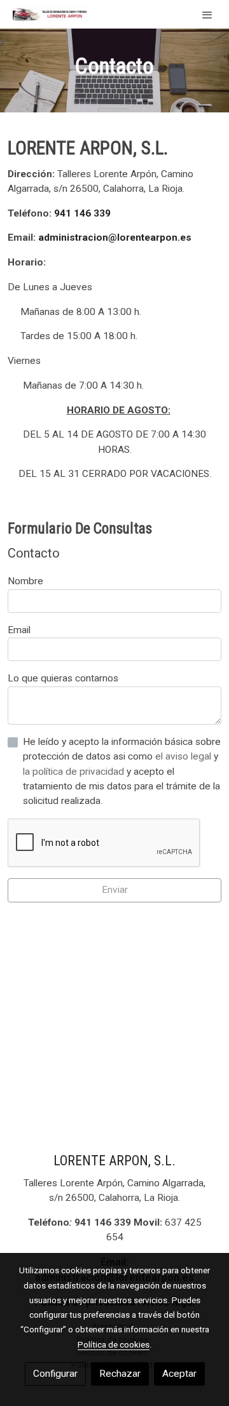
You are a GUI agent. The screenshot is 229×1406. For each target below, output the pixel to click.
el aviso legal (184, 756)
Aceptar (179, 1373)
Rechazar (120, 1373)
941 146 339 (82, 213)
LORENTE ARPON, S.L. (114, 1160)
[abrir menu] (207, 14)
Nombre (25, 581)
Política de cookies (113, 1344)
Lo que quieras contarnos (63, 678)
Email (19, 630)
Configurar (55, 1373)
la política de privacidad (75, 771)
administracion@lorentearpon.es (114, 237)
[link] (51, 14)
